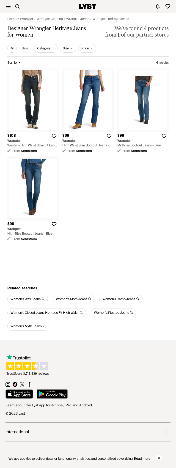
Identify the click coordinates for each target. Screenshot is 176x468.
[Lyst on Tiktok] (15, 385)
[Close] (159, 458)
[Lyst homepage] (87, 6)
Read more (142, 459)
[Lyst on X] (22, 385)
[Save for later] (54, 136)
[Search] (17, 6)
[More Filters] (12, 48)
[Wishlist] (167, 6)
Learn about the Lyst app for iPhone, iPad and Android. (49, 405)
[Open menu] (8, 6)
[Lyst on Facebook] (29, 385)
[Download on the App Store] (19, 394)
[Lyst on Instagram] (8, 385)
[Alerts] (157, 6)
